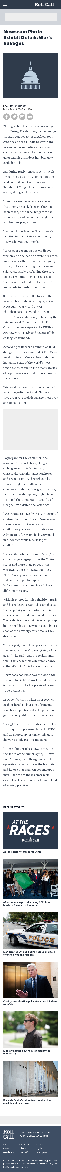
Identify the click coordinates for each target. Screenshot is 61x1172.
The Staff (23, 1152)
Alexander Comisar (16, 106)
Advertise (39, 1144)
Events (6, 1148)
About (6, 1144)
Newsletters (8, 1152)
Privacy (22, 1148)
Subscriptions (41, 1152)
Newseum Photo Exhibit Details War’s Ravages (27, 37)
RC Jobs (38, 1148)
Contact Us (24, 1144)
